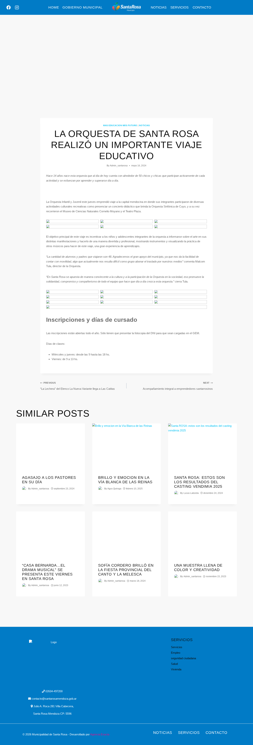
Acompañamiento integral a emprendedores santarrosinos (178, 386)
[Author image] (24, 488)
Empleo (175, 652)
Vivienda (176, 669)
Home (53, 7)
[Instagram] (17, 7)
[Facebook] (8, 7)
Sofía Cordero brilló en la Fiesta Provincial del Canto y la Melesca (126, 569)
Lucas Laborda (191, 493)
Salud (174, 663)
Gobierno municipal (82, 7)
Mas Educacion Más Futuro (120, 125)
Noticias (159, 7)
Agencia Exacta (99, 734)
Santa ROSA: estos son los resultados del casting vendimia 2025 (199, 481)
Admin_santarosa (119, 165)
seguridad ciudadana (183, 658)
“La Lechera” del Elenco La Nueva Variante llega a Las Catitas (77, 386)
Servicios (179, 7)
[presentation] (50, 446)
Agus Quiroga (114, 488)
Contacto (202, 7)
